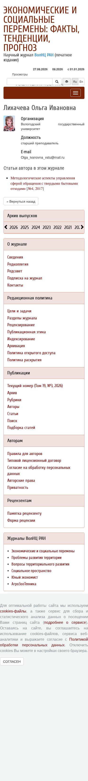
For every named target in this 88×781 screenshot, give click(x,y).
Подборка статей (21, 427)
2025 (25, 227)
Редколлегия (17, 264)
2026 (14, 227)
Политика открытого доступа (31, 352)
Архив (12, 392)
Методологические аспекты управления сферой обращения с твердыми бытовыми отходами (44, 183)
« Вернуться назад (21, 201)
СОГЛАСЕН (12, 661)
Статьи (12, 413)
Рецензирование (21, 324)
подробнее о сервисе (65, 622)
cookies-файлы (13, 611)
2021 (68, 227)
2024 (36, 227)
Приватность (17, 487)
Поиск (12, 420)
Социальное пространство (31, 571)
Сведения (15, 257)
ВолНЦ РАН (44, 55)
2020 (79, 227)
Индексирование (21, 339)
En (81, 81)
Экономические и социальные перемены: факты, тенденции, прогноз (41, 29)
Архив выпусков (22, 215)
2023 (47, 227)
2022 (57, 227)
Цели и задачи (19, 311)
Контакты (15, 285)
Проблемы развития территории (36, 557)
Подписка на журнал (24, 278)
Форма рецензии (21, 520)
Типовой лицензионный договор (34, 460)
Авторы (13, 406)
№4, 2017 (35, 188)
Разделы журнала (22, 318)
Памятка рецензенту (24, 513)
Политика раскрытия (24, 359)
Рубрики (14, 399)
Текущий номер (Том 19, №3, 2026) (35, 385)
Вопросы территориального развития (40, 564)
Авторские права (21, 480)
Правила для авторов (24, 453)
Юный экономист (24, 577)
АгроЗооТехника (23, 584)
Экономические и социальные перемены (43, 551)
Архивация (16, 345)
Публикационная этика (26, 332)
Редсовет (14, 271)
